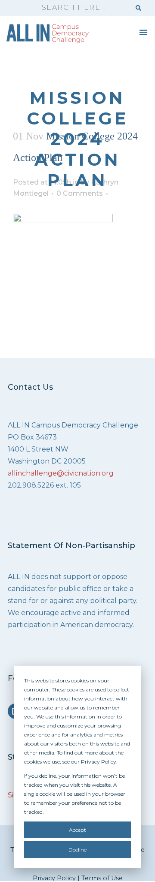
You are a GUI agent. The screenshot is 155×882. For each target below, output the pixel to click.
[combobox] (82, 8)
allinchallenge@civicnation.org (61, 473)
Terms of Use (102, 878)
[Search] (138, 8)
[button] (143, 32)
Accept (77, 830)
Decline (77, 849)
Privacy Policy (54, 878)
